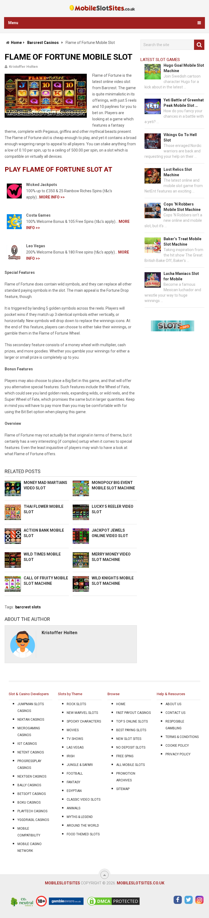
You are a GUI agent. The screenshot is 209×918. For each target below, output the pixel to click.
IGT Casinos (27, 744)
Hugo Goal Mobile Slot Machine (184, 68)
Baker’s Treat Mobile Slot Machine (182, 241)
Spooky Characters (84, 721)
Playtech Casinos (32, 811)
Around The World (83, 825)
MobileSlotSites (62, 883)
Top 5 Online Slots (132, 721)
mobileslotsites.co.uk (140, 883)
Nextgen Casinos (31, 776)
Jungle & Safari (80, 765)
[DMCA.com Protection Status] (113, 905)
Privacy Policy (177, 754)
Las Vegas (75, 747)
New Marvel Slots (82, 713)
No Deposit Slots (130, 747)
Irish (71, 756)
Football (75, 773)
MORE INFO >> (52, 197)
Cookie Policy (177, 745)
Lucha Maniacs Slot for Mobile (181, 276)
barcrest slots (28, 607)
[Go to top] (104, 875)
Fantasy (73, 782)
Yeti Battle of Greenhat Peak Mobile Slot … (184, 103)
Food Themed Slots (83, 834)
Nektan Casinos (30, 719)
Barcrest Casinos (43, 42)
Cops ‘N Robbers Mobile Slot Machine (182, 207)
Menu (13, 23)
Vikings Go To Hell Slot (180, 137)
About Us (173, 704)
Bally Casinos (29, 785)
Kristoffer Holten (23, 67)
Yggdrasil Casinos (33, 820)
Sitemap (123, 789)
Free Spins (124, 756)
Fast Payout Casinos (133, 713)
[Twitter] (189, 900)
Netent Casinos (30, 752)
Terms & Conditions (182, 737)
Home (16, 42)
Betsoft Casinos (31, 794)
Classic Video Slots (83, 799)
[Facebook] (178, 900)
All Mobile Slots (130, 765)
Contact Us (175, 713)
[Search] (199, 45)
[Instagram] (199, 900)
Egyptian (74, 791)
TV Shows (75, 739)
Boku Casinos (29, 802)
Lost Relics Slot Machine (178, 172)
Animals (73, 808)
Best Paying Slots (131, 730)
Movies (73, 730)
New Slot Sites (128, 739)
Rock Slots (76, 704)
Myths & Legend (80, 817)
